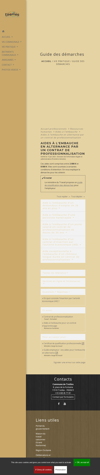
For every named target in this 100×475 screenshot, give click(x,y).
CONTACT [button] (7, 64)
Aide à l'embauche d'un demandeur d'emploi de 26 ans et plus (60, 205)
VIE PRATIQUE (62, 61)
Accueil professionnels (54, 128)
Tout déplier (78, 196)
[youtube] (66, 404)
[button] (13, 31)
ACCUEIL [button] (6, 36)
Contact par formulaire (63, 397)
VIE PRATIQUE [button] (9, 46)
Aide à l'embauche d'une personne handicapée (59, 216)
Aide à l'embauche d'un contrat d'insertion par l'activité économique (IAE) (61, 242)
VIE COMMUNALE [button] (11, 41)
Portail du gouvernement (42, 427)
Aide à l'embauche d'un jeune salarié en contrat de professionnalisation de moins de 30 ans (62, 228)
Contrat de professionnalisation (58, 316)
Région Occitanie (43, 450)
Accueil (46, 61)
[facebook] (60, 404)
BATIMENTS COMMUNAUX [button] (9, 53)
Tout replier (64, 196)
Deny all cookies (44, 470)
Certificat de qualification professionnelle (64, 343)
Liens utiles (47, 420)
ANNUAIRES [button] (8, 59)
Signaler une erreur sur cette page (69, 362)
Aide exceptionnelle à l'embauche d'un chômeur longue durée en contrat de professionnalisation (61, 255)
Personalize (60, 470)
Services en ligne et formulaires (61, 281)
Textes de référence (54, 272)
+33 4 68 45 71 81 (63, 393)
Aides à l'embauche (66, 131)
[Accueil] (13, 15)
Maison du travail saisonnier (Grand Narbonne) (41, 439)
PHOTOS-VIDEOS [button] (10, 69)
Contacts (63, 379)
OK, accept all (82, 462)
